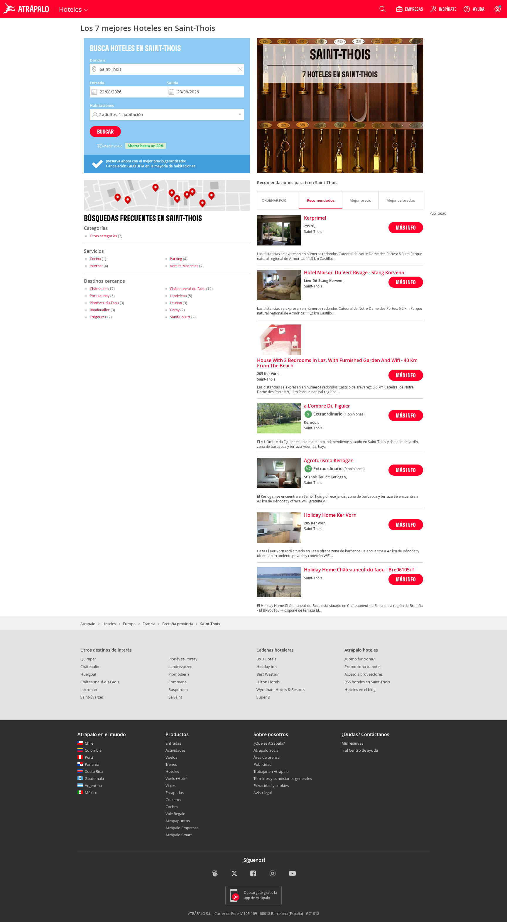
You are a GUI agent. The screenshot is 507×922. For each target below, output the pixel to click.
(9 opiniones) (354, 468)
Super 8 (263, 697)
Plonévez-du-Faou (104, 302)
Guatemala (94, 778)
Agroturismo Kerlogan (329, 461)
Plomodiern (178, 674)
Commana (177, 681)
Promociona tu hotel (362, 666)
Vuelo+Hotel (176, 778)
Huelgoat (88, 674)
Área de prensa (267, 757)
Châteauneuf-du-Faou (187, 288)
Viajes (170, 785)
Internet (96, 265)
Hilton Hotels (268, 681)
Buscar (105, 131)
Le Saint (175, 697)
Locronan (88, 689)
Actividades (175, 750)
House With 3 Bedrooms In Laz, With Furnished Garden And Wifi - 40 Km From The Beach (337, 363)
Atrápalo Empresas (181, 827)
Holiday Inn (266, 666)
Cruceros (173, 799)
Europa (129, 623)
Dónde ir (98, 60)
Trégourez (98, 316)
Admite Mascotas (184, 265)
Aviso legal (263, 792)
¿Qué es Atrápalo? (269, 743)
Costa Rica (94, 771)
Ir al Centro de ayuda (360, 750)
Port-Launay (99, 295)
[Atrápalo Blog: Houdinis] (215, 873)
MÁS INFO (406, 227)
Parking (176, 258)
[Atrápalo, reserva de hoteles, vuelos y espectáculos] (27, 9)
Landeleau (178, 295)
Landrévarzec (180, 666)
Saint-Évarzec (92, 697)
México (91, 792)
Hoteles (109, 623)
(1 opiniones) (354, 414)
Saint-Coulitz (180, 316)
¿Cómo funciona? (359, 659)
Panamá (92, 764)
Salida (172, 83)
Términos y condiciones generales (283, 778)
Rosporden (178, 689)
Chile (89, 743)
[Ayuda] (473, 9)
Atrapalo (87, 623)
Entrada (97, 83)
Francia (149, 623)
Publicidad (263, 764)
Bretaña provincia (177, 623)
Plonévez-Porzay (182, 659)
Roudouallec (100, 309)
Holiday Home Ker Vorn (330, 515)
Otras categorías (103, 235)
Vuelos (171, 757)
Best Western (268, 674)
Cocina (95, 258)
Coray (175, 309)
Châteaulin (98, 288)
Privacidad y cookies (271, 785)
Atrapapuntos (177, 820)
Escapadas (174, 792)
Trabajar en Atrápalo (271, 771)
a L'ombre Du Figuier (327, 406)
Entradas (173, 743)
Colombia (93, 750)
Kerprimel (315, 218)
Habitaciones (102, 105)
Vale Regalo (175, 813)
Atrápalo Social (266, 750)
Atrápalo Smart (178, 834)
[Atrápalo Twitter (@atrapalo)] (234, 873)
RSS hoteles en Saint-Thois (367, 681)
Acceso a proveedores (363, 674)
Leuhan (176, 302)
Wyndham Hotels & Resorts (280, 689)
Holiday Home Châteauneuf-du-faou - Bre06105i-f (359, 570)
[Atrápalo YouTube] (292, 873)
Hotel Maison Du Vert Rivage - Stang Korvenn (354, 273)
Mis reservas (352, 743)
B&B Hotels (266, 659)
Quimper (88, 659)
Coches (171, 806)
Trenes (171, 764)
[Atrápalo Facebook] (253, 873)
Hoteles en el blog (360, 689)
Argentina (93, 785)
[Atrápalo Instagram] (273, 873)
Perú (89, 757)
